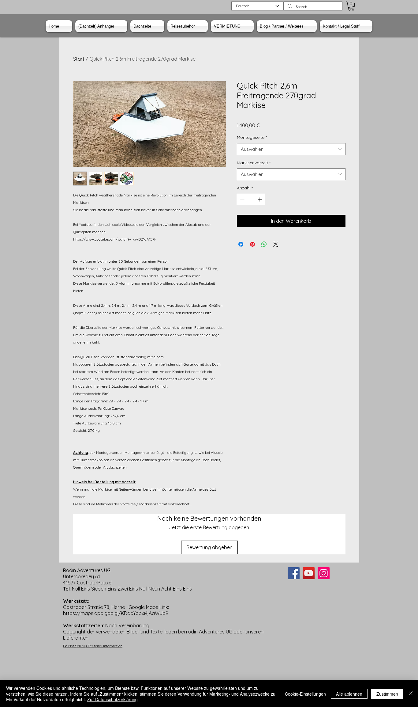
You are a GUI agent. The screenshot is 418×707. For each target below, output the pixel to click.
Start (78, 59)
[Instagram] (324, 573)
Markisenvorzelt (254, 162)
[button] (351, 6)
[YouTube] (309, 573)
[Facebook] (294, 573)
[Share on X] (275, 244)
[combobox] (291, 149)
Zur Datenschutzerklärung (112, 699)
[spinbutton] (250, 199)
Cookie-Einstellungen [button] (305, 694)
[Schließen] (410, 693)
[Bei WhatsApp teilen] (264, 244)
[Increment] (260, 199)
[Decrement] (241, 199)
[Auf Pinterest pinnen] (252, 244)
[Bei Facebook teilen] (240, 244)
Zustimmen (387, 694)
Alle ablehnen (349, 694)
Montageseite (252, 137)
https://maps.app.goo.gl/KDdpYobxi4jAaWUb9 (115, 613)
